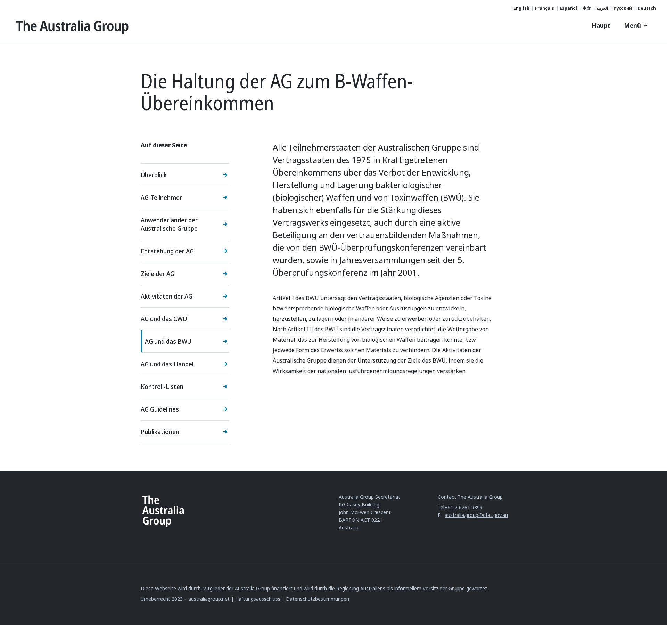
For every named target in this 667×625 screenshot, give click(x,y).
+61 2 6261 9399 (464, 507)
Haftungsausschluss (257, 598)
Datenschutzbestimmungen (317, 598)
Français (544, 8)
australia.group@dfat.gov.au (476, 515)
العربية (602, 8)
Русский (623, 8)
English (521, 8)
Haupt (601, 26)
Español (568, 8)
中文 (587, 8)
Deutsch (646, 8)
